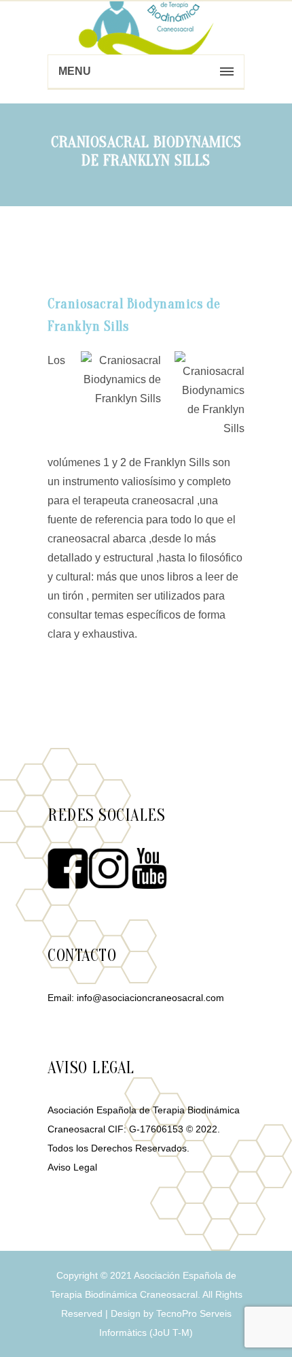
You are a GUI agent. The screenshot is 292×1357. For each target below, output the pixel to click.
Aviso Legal (72, 1167)
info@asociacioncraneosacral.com (150, 997)
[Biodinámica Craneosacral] (146, 27)
